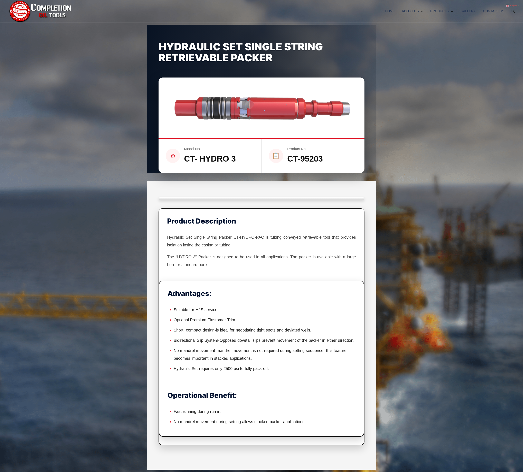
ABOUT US (410, 11)
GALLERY (468, 11)
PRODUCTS (439, 11)
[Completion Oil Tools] (40, 11)
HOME (390, 11)
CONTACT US (493, 11)
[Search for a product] (513, 11)
